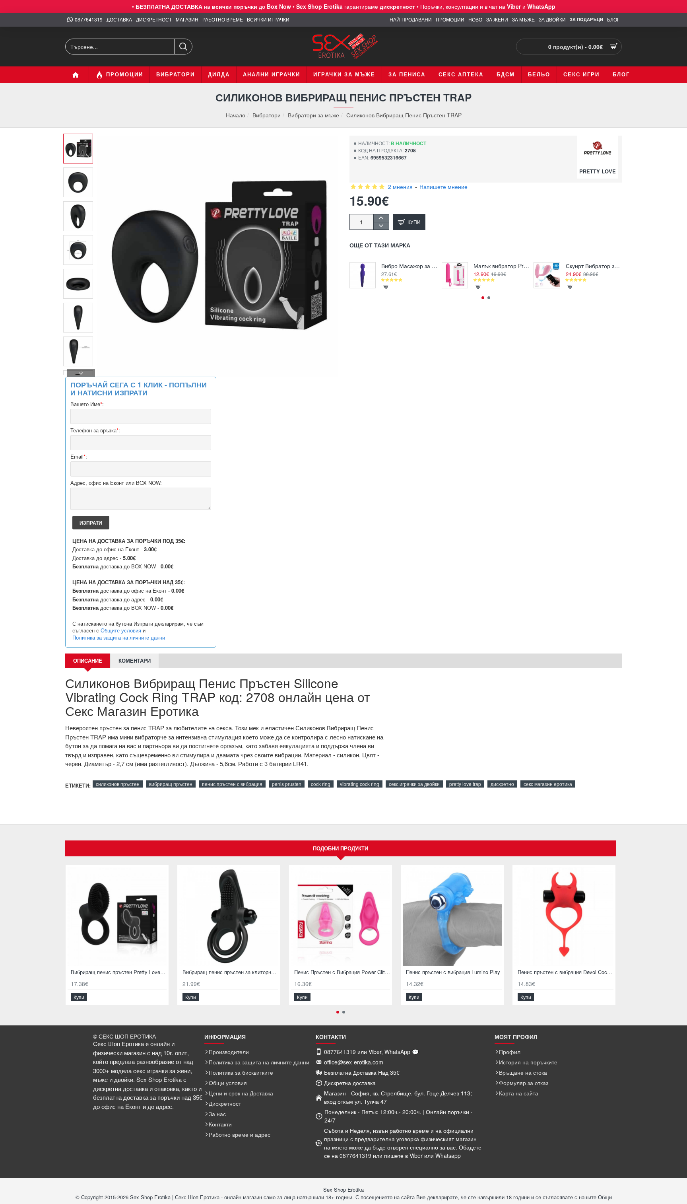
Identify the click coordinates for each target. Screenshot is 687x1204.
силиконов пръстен (118, 783)
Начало (235, 115)
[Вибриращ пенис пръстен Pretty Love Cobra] (117, 916)
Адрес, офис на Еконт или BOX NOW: (116, 483)
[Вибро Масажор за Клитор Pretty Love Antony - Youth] (362, 275)
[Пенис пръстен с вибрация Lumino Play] (452, 916)
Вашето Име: (87, 404)
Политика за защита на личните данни (118, 637)
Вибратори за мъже (313, 115)
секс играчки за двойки (414, 783)
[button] (81, 140)
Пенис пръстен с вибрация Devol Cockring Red (565, 972)
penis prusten (286, 783)
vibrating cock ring (359, 783)
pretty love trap (465, 783)
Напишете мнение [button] (443, 187)
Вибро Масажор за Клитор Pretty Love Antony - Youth (409, 266)
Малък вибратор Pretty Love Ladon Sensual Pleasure (502, 266)
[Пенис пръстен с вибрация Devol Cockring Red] (563, 916)
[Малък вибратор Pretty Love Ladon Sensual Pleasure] (455, 275)
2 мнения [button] (400, 187)
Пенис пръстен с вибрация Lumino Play (453, 972)
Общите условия (121, 630)
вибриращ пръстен (170, 783)
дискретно (502, 783)
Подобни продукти (340, 848)
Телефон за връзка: (95, 430)
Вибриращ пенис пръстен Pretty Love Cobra (119, 972)
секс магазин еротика (548, 783)
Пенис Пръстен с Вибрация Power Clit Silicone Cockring (342, 972)
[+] (381, 218)
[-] (381, 226)
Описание (87, 660)
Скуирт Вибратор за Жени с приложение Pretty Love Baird (594, 266)
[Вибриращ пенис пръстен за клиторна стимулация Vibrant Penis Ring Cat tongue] (228, 916)
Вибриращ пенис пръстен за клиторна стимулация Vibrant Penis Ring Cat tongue (230, 972)
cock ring (320, 783)
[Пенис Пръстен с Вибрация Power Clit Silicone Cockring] (340, 916)
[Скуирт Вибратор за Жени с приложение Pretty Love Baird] (547, 275)
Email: (78, 456)
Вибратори (266, 115)
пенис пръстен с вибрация (232, 783)
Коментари (134, 660)
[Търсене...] (183, 46)
